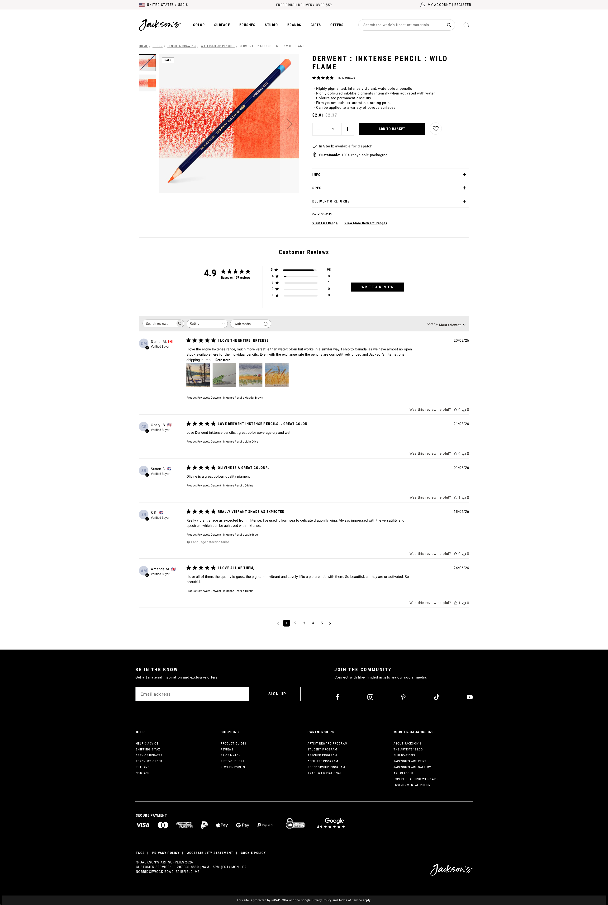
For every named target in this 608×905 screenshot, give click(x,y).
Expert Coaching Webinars (416, 779)
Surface (222, 25)
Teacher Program (322, 755)
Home (143, 46)
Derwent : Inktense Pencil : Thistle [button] (232, 591)
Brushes (247, 25)
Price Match (231, 755)
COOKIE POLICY (253, 853)
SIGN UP (277, 693)
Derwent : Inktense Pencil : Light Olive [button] (234, 441)
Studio (271, 25)
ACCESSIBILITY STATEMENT (210, 853)
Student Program (322, 749)
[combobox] (401, 24)
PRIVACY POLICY (166, 853)
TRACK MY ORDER (149, 761)
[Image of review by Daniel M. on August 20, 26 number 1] (198, 375)
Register (462, 5)
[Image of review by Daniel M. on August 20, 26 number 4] (277, 375)
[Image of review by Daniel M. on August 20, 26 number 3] (250, 375)
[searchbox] (159, 323)
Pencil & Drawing (181, 46)
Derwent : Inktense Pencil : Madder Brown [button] (237, 397)
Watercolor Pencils (218, 46)
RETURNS (143, 767)
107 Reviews (345, 78)
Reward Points (233, 767)
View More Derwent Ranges (365, 223)
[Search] (449, 24)
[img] (314, 78)
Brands (294, 25)
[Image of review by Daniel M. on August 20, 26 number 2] (224, 375)
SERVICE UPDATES (149, 755)
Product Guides (234, 743)
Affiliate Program (323, 761)
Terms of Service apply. (355, 900)
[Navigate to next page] (330, 623)
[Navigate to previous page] (278, 623)
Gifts (316, 25)
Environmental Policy (412, 785)
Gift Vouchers (233, 761)
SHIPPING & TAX (148, 749)
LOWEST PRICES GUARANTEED (304, 5)
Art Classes (403, 773)
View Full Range (324, 223)
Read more (222, 360)
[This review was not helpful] (464, 409)
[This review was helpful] (455, 409)
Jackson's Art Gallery (412, 767)
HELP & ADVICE (147, 743)
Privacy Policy (322, 900)
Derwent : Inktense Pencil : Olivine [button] (232, 485)
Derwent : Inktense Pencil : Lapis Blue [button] (234, 534)
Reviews (227, 749)
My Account (439, 5)
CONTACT (143, 773)
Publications (404, 755)
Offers (336, 25)
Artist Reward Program (327, 743)
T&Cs (140, 853)
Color (199, 25)
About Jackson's (408, 743)
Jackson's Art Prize (410, 761)
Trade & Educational (325, 773)
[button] (289, 124)
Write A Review (377, 287)
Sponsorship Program (326, 767)
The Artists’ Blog (408, 749)
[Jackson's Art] (160, 25)
